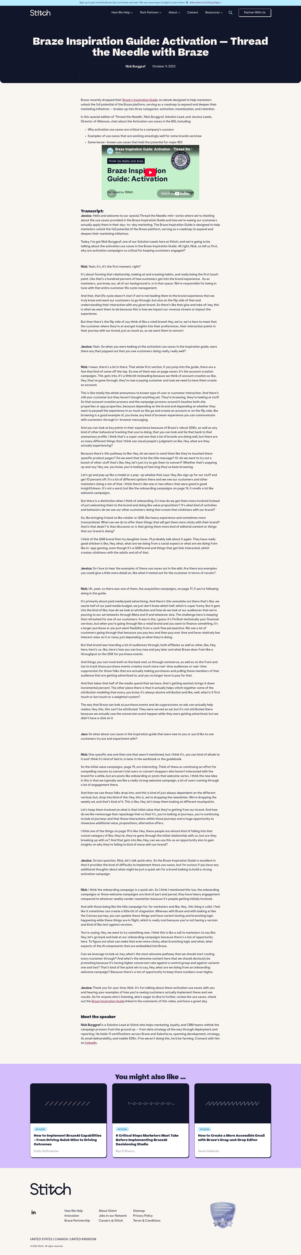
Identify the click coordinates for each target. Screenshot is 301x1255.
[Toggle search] (230, 12)
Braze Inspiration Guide (108, 1001)
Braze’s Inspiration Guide (140, 100)
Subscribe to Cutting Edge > (206, 3)
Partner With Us (254, 12)
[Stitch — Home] (40, 13)
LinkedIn (91, 1043)
